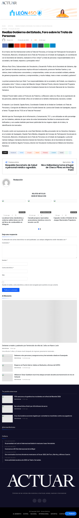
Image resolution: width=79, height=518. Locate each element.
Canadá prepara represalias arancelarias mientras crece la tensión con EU (39, 220)
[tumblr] (41, 45)
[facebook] (5, 45)
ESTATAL (10, 26)
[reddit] (23, 45)
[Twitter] (39, 501)
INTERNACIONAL (46, 212)
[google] (17, 45)
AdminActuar (5, 348)
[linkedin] (35, 45)
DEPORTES (54, 514)
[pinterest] (29, 45)
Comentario (6, 243)
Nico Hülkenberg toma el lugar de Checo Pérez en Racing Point (57, 166)
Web (3, 275)
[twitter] (11, 45)
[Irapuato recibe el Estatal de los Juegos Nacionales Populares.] (65, 206)
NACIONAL (33, 514)
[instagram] (44, 501)
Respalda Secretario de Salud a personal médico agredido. (21, 165)
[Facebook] (35, 501)
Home (4, 26)
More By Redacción (38, 196)
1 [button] (38, 229)
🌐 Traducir (71, 513)
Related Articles (38, 193)
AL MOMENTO (17, 514)
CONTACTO (62, 514)
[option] (13, 213)
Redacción (10, 40)
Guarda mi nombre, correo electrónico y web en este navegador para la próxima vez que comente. (30, 285)
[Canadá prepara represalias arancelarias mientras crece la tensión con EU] (39, 206)
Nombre (5, 260)
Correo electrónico (8, 267)
